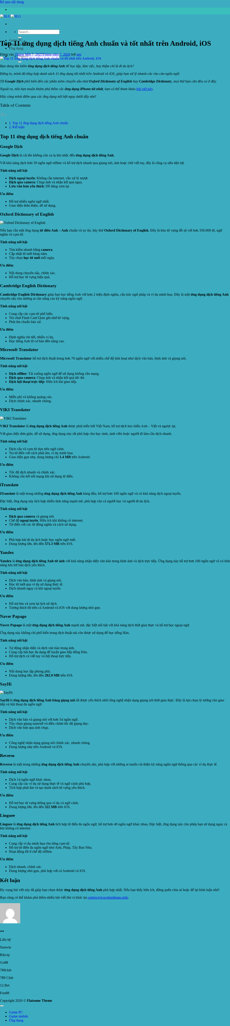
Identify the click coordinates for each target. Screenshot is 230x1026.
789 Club (6, 978)
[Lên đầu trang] (2, 1005)
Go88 (4, 962)
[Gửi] (20, 37)
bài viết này (144, 89)
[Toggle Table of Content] (3, 115)
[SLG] (10, 16)
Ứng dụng (16, 48)
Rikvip (5, 955)
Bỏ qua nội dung (12, 2)
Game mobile (18, 1016)
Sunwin (5, 947)
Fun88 (4, 993)
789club (5, 970)
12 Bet (4, 985)
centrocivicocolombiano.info (108, 897)
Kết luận (18, 127)
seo (79, 54)
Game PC (16, 1012)
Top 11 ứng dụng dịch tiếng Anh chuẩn (40, 123)
